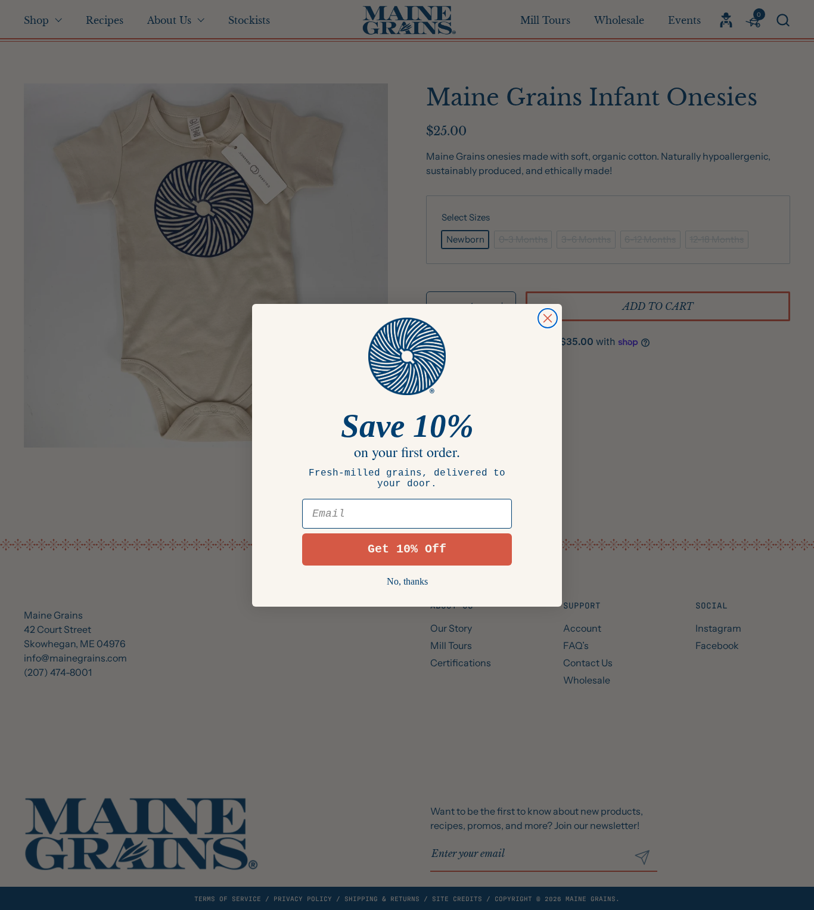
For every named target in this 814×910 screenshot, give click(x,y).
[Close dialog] (547, 318)
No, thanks (407, 581)
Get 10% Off (407, 549)
